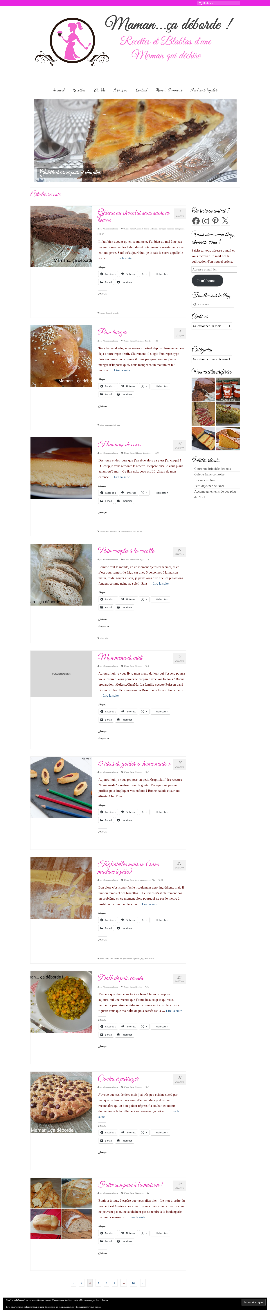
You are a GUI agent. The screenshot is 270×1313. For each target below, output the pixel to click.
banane (102, 313)
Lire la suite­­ (124, 258)
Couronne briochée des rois (212, 468)
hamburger (108, 425)
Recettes (170, 229)
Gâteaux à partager (158, 229)
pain (118, 425)
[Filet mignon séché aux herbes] (203, 414)
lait (115, 425)
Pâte (153, 880)
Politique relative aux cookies (88, 1307)
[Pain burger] (61, 356)
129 (133, 1283)
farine (102, 425)
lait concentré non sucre (108, 531)
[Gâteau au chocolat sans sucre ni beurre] (61, 236)
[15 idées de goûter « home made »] (61, 787)
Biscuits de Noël (205, 480)
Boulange (139, 341)
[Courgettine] (228, 414)
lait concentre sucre (125, 531)
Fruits (146, 229)
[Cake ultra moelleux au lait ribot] (203, 438)
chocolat (109, 313)
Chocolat (139, 229)
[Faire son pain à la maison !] (61, 1208)
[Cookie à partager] (61, 1102)
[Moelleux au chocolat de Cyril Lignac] (203, 389)
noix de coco (137, 531)
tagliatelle (136, 959)
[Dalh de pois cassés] (61, 1002)
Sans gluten (180, 229)
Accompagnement (143, 880)
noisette (115, 313)
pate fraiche (118, 959)
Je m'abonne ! (207, 281)
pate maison (127, 959)
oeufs (107, 959)
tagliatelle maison (147, 959)
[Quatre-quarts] (228, 438)
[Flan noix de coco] (61, 468)
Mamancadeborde (110, 229)
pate (111, 959)
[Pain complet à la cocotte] (61, 574)
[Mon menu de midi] (61, 673)
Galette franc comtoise (209, 474)
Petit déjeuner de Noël (209, 486)
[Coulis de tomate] (228, 389)
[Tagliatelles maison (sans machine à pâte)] (61, 887)
